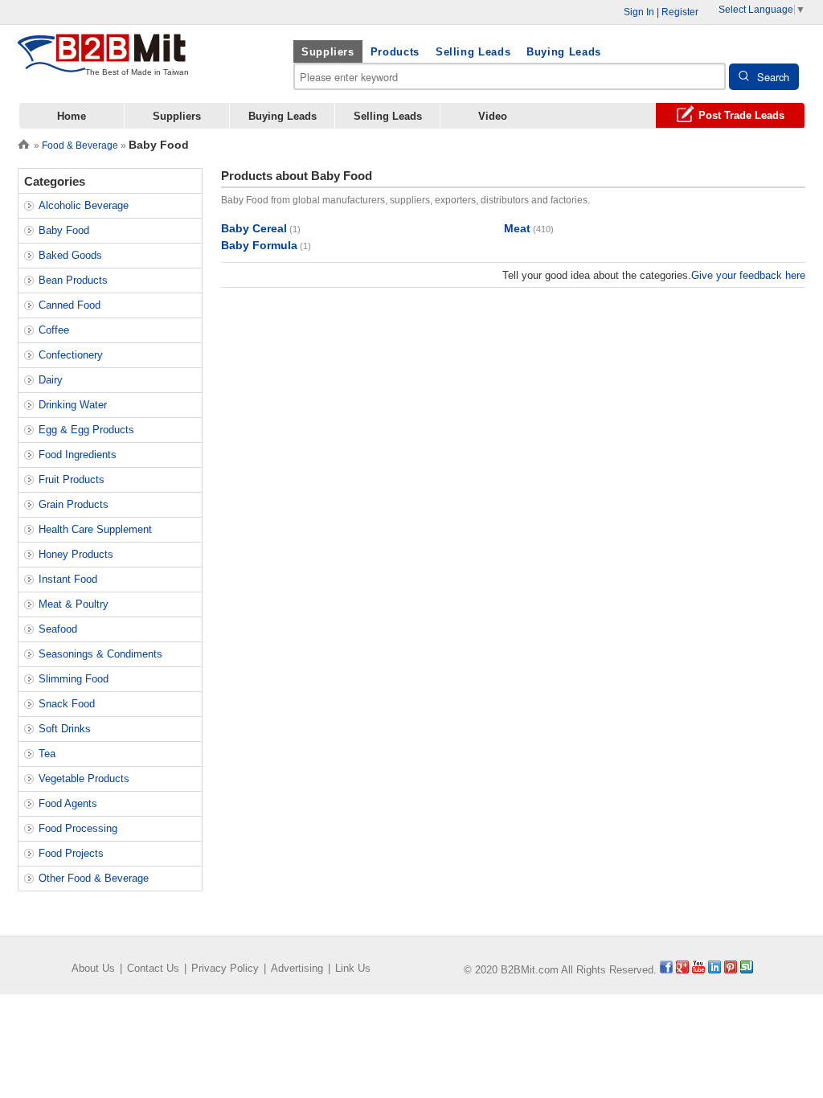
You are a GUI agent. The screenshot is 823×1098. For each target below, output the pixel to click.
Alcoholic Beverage (84, 205)
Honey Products (76, 554)
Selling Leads (473, 52)
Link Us (353, 968)
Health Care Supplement (95, 529)
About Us (93, 968)
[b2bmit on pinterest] (730, 970)
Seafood (58, 629)
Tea (47, 754)
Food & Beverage (80, 145)
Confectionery (71, 355)
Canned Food (69, 305)
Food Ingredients (78, 455)
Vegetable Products (84, 778)
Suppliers (327, 52)
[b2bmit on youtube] (698, 970)
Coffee (54, 330)
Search (773, 76)
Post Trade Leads (741, 115)
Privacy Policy (225, 968)
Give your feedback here (748, 275)
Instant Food (68, 579)
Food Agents (68, 803)
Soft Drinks (65, 729)
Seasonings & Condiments (100, 654)
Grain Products (74, 504)
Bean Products (73, 280)
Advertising (297, 968)
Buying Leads (563, 52)
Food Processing (78, 828)
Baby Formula (259, 245)
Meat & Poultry (74, 604)
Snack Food (67, 704)
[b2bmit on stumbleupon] (746, 970)
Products (395, 52)
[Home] (24, 143)
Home (71, 116)
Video (492, 116)
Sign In (639, 12)
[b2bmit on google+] (682, 970)
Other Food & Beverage (94, 878)
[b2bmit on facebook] (666, 970)
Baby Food (64, 230)
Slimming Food (74, 679)
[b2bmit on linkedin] (714, 970)
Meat (517, 228)
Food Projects (71, 853)
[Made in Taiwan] (102, 63)
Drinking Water (73, 405)
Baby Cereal (254, 228)
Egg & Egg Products (86, 430)
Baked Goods (70, 255)
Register (679, 12)
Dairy (51, 380)
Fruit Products (71, 479)
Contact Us (153, 968)
